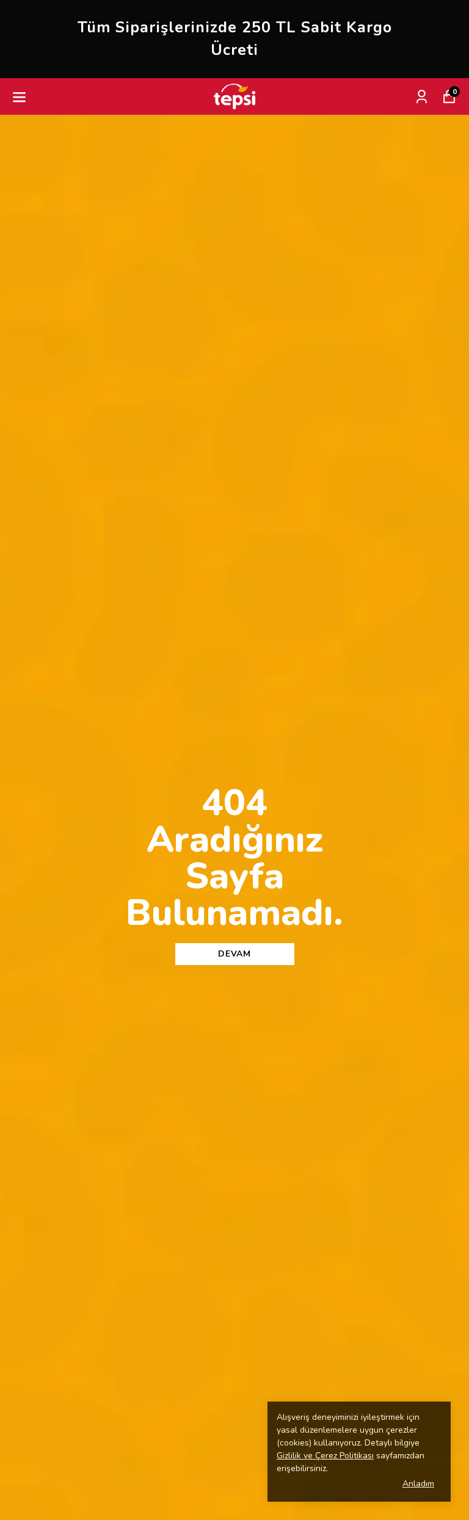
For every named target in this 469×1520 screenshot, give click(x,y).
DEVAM (234, 954)
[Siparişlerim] (421, 96)
